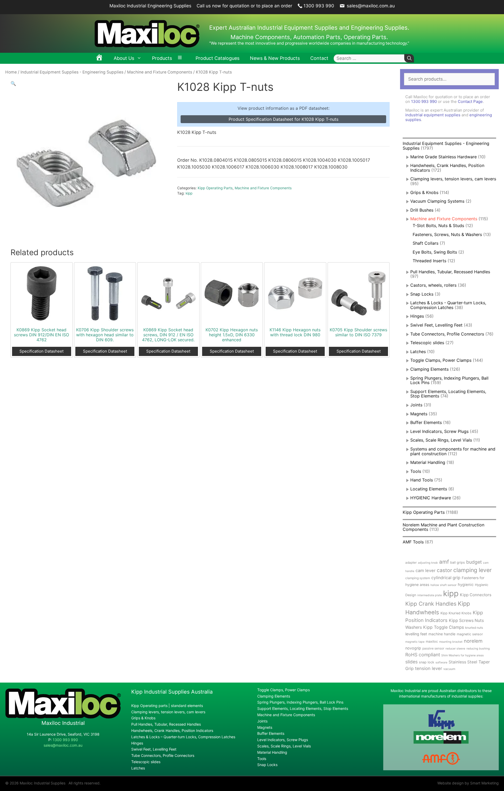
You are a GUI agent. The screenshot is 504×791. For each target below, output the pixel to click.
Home (11, 72)
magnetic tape (414, 641)
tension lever (428, 668)
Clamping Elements (429, 369)
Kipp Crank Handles (430, 603)
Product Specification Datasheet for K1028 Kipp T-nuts (283, 119)
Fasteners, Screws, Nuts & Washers (447, 234)
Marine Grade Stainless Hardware (443, 156)
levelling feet (416, 634)
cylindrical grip (445, 577)
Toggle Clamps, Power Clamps (440, 360)
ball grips (457, 562)
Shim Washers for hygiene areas (462, 655)
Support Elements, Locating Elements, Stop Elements (302, 708)
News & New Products (275, 58)
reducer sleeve (455, 648)
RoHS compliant (422, 654)
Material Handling (427, 462)
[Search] (409, 58)
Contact (319, 58)
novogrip (413, 648)
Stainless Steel (463, 661)
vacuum (449, 669)
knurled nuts (474, 628)
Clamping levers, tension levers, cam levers (453, 178)
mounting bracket (451, 641)
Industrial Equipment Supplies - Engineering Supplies (71, 72)
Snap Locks (421, 294)
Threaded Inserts (429, 260)
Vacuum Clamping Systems (437, 201)
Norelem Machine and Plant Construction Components (443, 527)
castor (444, 570)
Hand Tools (421, 480)
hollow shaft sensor (443, 585)
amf (444, 561)
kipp (189, 193)
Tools (415, 471)
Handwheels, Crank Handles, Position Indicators (447, 168)
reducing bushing (478, 648)
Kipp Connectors (475, 594)
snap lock (426, 662)
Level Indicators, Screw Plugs (439, 431)
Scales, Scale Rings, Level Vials (441, 440)
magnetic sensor (470, 634)
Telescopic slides (427, 342)
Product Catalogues (217, 58)
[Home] (99, 58)
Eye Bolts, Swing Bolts (435, 252)
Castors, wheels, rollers (433, 285)
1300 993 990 (318, 5)
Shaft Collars (425, 243)
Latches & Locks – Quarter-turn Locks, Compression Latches (183, 737)
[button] (13, 83)
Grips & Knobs (424, 192)
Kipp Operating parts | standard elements (167, 705)
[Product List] (181, 58)
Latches (418, 351)
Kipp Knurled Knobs (455, 613)
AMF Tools (413, 541)
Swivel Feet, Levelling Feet (436, 325)
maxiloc (432, 641)
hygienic (466, 584)
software (441, 662)
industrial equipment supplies (432, 114)
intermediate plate (429, 595)
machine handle (441, 634)
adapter (411, 562)
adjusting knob (428, 562)
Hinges (417, 316)
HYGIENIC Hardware (430, 497)
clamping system (417, 578)
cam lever (425, 570)
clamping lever (472, 570)
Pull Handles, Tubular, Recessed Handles (450, 271)
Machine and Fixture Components (159, 72)
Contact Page (470, 101)
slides (411, 661)
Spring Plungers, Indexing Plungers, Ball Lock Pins (449, 380)
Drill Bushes (421, 210)
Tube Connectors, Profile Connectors (447, 334)
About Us (124, 58)
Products (162, 58)
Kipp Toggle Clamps (443, 627)
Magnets (418, 413)
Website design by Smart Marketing (468, 783)
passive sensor (433, 648)
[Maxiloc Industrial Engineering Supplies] (63, 717)
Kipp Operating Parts (215, 188)
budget (474, 562)
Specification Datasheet (41, 351)
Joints (416, 404)
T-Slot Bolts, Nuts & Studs (438, 225)
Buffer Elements (426, 422)
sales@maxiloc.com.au (370, 5)
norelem (473, 641)
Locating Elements (428, 488)
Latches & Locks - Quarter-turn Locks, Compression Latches (448, 305)
